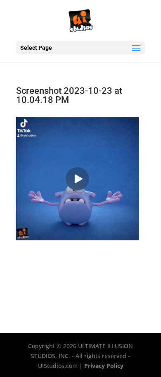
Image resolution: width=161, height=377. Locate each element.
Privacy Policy (103, 366)
